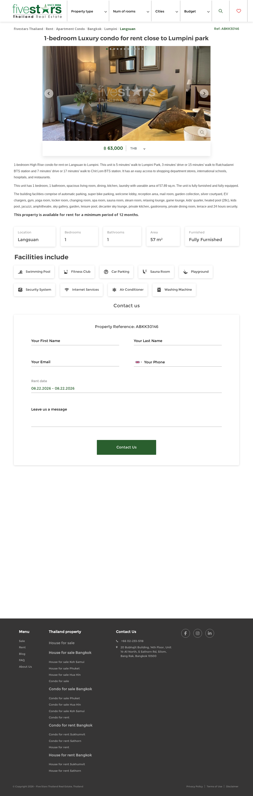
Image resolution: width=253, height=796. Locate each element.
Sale (22, 641)
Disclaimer (232, 786)
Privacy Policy (194, 786)
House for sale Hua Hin (65, 675)
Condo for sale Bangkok (70, 689)
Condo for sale (59, 681)
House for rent (59, 747)
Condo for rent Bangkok (70, 725)
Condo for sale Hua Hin (65, 704)
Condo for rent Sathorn (65, 741)
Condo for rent (59, 717)
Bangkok (95, 29)
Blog (22, 654)
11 (142, 49)
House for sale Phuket (64, 668)
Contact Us (126, 447)
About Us (25, 666)
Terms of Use (214, 786)
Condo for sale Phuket (64, 698)
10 (139, 49)
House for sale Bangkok (70, 652)
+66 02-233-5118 (132, 641)
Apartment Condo (70, 29)
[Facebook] (185, 633)
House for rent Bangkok (70, 755)
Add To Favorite (238, 11)
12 (146, 49)
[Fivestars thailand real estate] (37, 11)
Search (221, 11)
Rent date (39, 381)
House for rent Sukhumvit (67, 764)
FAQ (22, 660)
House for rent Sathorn (65, 771)
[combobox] (88, 11)
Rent (49, 29)
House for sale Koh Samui (66, 662)
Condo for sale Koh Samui (67, 711)
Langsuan (127, 29)
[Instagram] (197, 633)
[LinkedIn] (209, 633)
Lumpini (110, 29)
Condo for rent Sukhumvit (67, 734)
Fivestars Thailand (28, 29)
